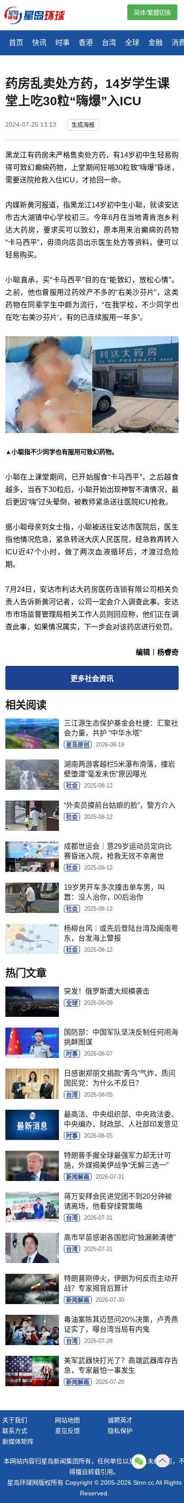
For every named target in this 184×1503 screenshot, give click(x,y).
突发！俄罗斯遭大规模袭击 (107, 991)
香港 (86, 42)
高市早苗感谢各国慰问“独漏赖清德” (120, 1237)
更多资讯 (92, 678)
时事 (62, 42)
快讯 (39, 42)
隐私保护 (120, 1430)
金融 (155, 42)
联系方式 (14, 1430)
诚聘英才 (120, 1420)
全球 (132, 42)
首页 (16, 42)
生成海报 (83, 124)
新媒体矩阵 (17, 1441)
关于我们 (14, 1420)
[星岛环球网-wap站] (40, 16)
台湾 (109, 42)
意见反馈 (67, 1430)
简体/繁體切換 (152, 12)
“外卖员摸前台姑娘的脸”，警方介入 (120, 805)
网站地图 (67, 1420)
